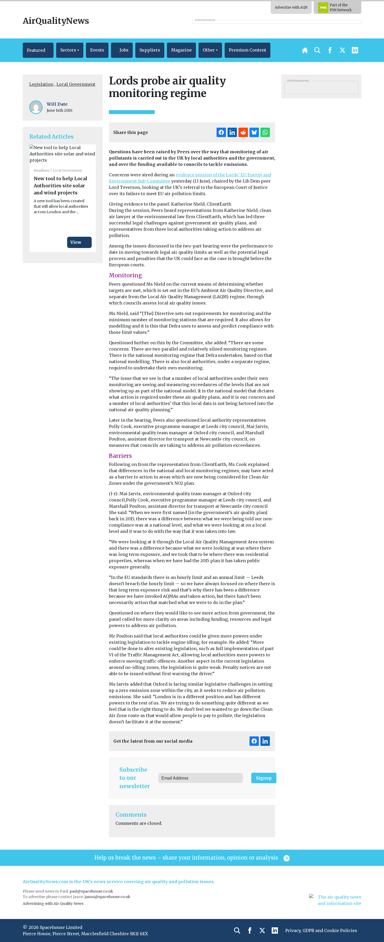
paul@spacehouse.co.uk (91, 891)
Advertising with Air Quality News (53, 903)
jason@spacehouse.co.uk (108, 896)
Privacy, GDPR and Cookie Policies (321, 930)
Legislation (41, 84)
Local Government (75, 84)
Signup (264, 778)
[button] (38, 50)
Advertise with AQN (291, 7)
